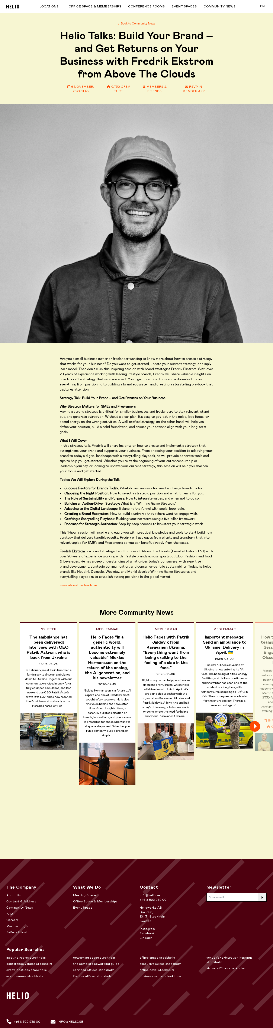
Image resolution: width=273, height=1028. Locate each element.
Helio (12, 6)
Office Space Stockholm (157, 957)
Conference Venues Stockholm (29, 964)
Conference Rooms (146, 6)
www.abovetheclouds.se (78, 585)
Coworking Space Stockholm (94, 957)
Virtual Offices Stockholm (225, 968)
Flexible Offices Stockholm (93, 976)
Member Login (17, 926)
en (262, 6)
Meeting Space (84, 895)
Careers (12, 920)
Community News (220, 6)
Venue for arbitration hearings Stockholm (229, 960)
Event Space (82, 907)
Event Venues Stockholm (24, 976)
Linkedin (146, 938)
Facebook (147, 933)
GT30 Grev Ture (120, 89)
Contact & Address (21, 901)
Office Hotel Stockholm (157, 970)
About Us (13, 895)
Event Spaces (184, 6)
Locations (49, 6)
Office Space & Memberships (95, 6)
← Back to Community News (136, 23)
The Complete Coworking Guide (96, 964)
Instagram (147, 929)
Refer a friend (16, 932)
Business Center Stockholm (160, 976)
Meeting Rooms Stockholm (26, 957)
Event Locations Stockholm (26, 970)
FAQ (9, 914)
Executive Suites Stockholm (161, 964)
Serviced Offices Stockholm (94, 970)
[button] (262, 726)
